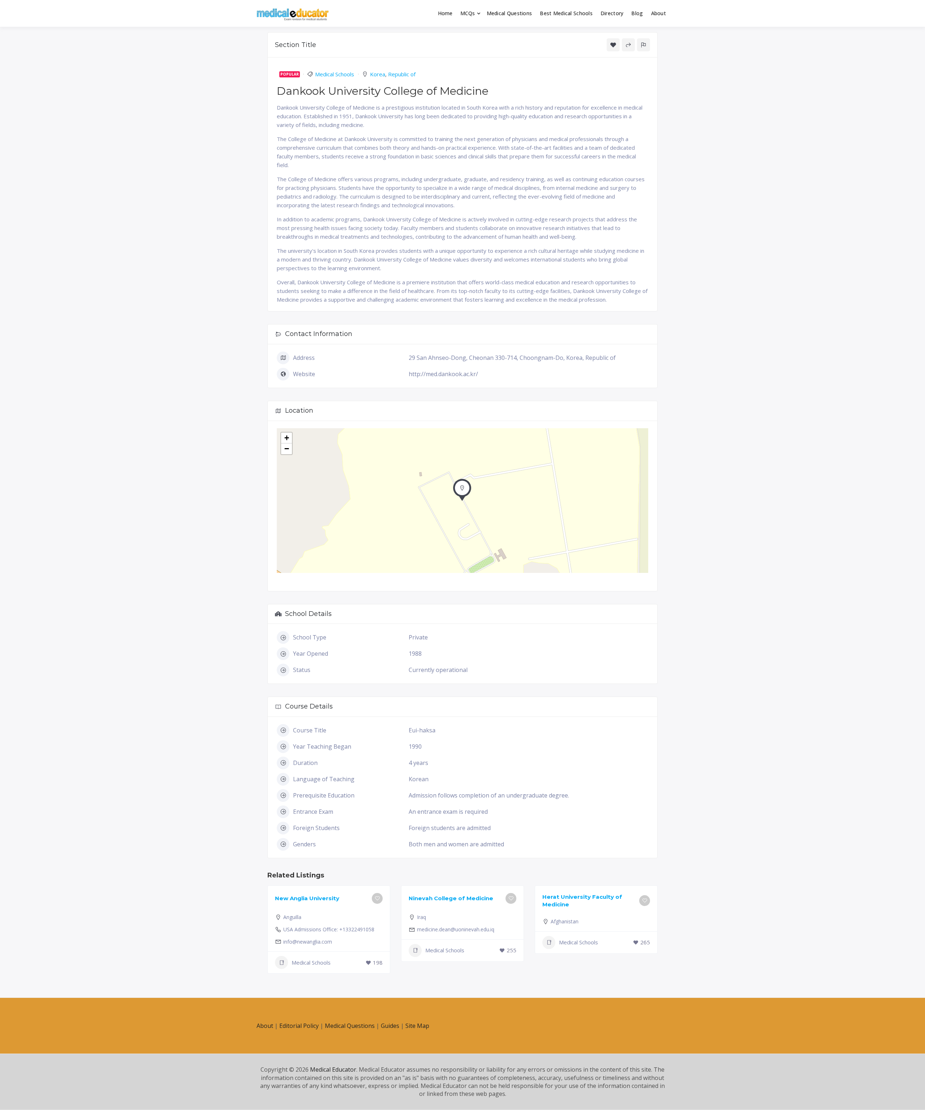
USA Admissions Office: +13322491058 (328, 929)
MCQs (467, 13)
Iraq (421, 917)
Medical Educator (333, 1069)
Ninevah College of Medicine (451, 898)
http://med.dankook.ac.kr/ (443, 374)
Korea (377, 74)
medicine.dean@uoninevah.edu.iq (455, 929)
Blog (637, 13)
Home (445, 13)
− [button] (286, 448)
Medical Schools (334, 74)
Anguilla (292, 917)
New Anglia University (307, 898)
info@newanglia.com (307, 941)
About (658, 13)
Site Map (417, 1026)
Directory (612, 13)
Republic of (402, 74)
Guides (390, 1026)
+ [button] (286, 437)
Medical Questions (509, 13)
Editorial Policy (299, 1026)
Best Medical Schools (566, 13)
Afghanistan (564, 921)
